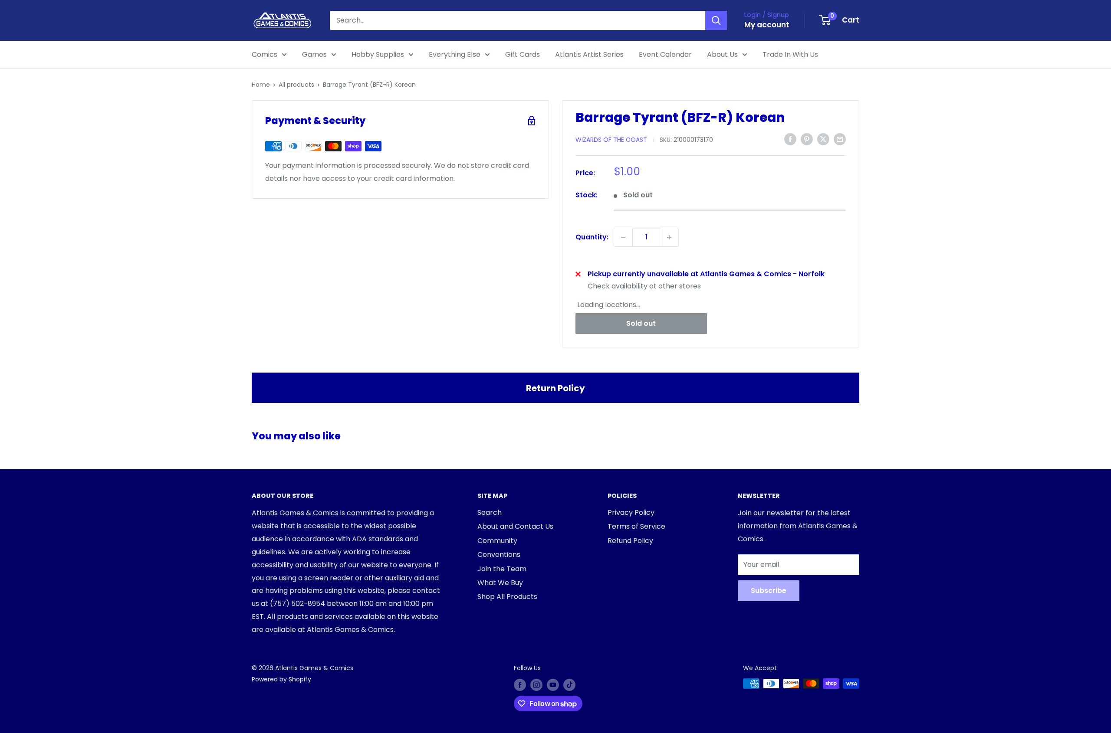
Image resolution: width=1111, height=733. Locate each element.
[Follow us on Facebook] (520, 684)
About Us (722, 54)
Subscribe (768, 591)
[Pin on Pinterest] (807, 139)
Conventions (498, 555)
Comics (264, 54)
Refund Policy (630, 541)
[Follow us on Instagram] (536, 684)
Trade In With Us (790, 54)
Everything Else (454, 54)
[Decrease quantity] (623, 237)
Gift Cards (522, 54)
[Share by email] (840, 139)
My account (766, 25)
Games (314, 54)
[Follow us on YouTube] (553, 684)
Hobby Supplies (378, 54)
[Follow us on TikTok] (569, 684)
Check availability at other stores (644, 286)
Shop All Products (507, 597)
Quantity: (591, 237)
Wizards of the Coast (611, 139)
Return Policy (555, 388)
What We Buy (500, 583)
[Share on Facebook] (790, 139)
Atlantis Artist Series (589, 54)
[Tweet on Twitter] (823, 139)
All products (296, 84)
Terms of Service (636, 526)
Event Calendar (665, 54)
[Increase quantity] (669, 237)
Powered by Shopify (281, 679)
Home (261, 84)
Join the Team (501, 569)
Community (497, 541)
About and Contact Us (515, 526)
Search (489, 512)
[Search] (716, 20)
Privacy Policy (631, 512)
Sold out (641, 323)
